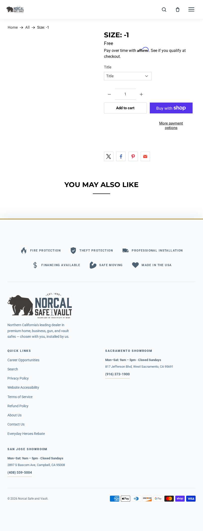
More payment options (171, 125)
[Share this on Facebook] (121, 156)
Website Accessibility (23, 387)
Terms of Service (19, 397)
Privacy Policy (18, 378)
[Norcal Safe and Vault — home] (15, 9)
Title (107, 67)
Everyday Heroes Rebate (26, 434)
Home (13, 27)
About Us (14, 415)
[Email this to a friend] (145, 156)
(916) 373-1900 (117, 374)
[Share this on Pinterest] (133, 156)
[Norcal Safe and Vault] (101, 305)
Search (12, 369)
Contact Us (16, 424)
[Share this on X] (108, 156)
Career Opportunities (23, 360)
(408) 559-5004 (19, 472)
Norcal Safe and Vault (33, 498)
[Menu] (191, 9)
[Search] (163, 9)
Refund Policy (17, 406)
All (27, 27)
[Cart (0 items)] (177, 9)
